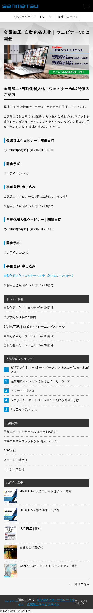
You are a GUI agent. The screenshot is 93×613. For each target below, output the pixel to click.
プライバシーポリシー (81, 602)
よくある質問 (16, 144)
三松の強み (14, 121)
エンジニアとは (14, 469)
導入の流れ (14, 129)
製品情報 (13, 163)
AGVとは (10, 450)
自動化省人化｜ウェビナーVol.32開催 (28, 345)
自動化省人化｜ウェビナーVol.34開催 (28, 307)
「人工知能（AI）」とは (24, 409)
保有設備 (13, 181)
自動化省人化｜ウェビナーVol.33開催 (28, 336)
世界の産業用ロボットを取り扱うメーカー (32, 441)
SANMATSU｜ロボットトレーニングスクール (34, 326)
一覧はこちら (80, 584)
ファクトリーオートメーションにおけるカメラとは (45, 400)
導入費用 (13, 137)
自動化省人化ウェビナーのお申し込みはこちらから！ (38, 275)
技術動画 (13, 81)
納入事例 (13, 74)
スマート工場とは (23, 390)
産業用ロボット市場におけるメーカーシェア (40, 381)
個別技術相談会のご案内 (20, 317)
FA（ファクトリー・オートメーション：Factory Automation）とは (50, 369)
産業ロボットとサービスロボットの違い (30, 431)
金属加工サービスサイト (43, 604)
